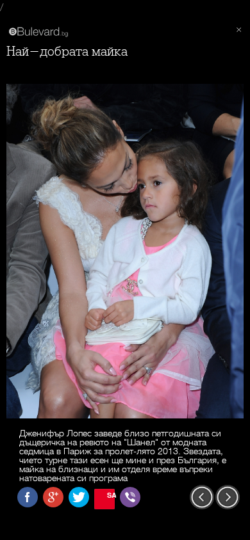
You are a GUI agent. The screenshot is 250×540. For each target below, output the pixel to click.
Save (111, 495)
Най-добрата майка (67, 51)
